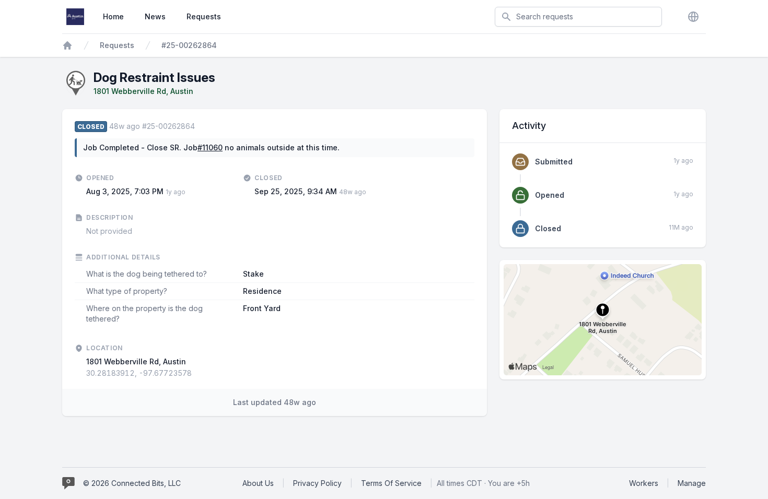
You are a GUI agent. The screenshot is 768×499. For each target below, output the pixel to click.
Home (113, 16)
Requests (204, 16)
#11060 (210, 147)
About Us (258, 483)
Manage (692, 483)
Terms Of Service (391, 483)
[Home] (67, 45)
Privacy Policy (317, 483)
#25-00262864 (189, 45)
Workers (643, 483)
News (155, 16)
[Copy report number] (200, 126)
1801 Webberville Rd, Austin (143, 91)
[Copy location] (197, 373)
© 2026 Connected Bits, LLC (132, 483)
